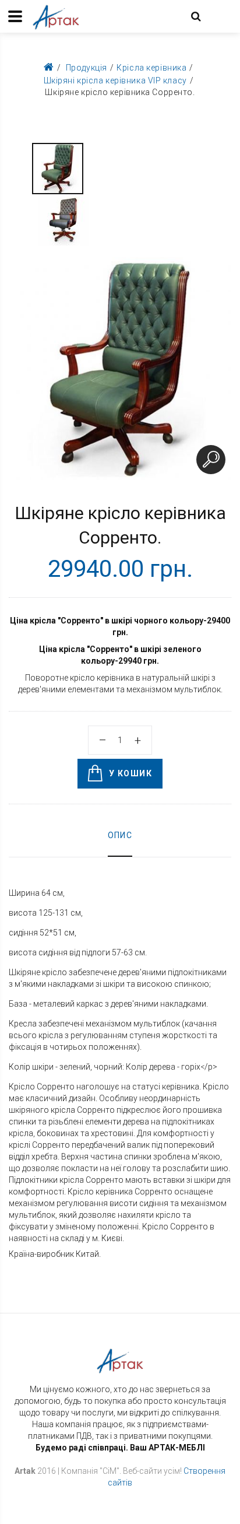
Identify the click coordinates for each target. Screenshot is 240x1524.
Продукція (86, 67)
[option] (57, 168)
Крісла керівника (151, 67)
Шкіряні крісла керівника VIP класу (115, 80)
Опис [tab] (120, 835)
